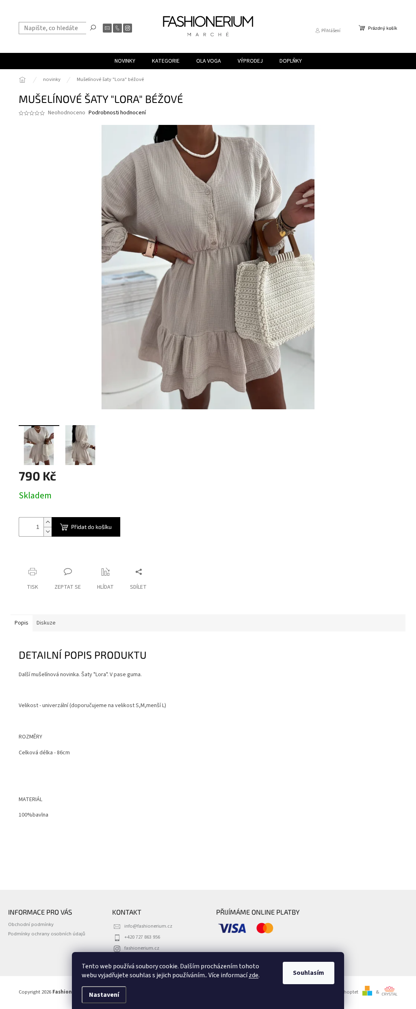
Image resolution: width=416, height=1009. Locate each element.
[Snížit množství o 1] (47, 531)
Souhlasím (308, 972)
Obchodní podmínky (31, 924)
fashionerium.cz (141, 948)
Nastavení (104, 994)
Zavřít (61, 556)
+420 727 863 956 (142, 937)
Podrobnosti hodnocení (117, 113)
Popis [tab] (21, 623)
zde (253, 975)
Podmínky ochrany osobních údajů (46, 933)
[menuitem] (124, 61)
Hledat (93, 27)
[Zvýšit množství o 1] (47, 522)
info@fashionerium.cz (148, 926)
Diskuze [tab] (46, 623)
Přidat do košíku (91, 526)
